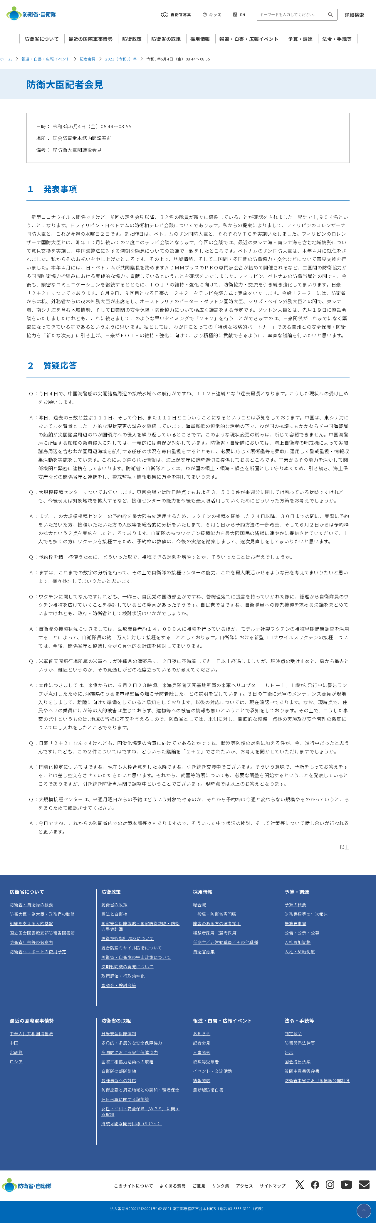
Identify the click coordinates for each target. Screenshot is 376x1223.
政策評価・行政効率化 (123, 976)
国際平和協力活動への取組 (127, 1062)
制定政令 (293, 1033)
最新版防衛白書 (208, 1090)
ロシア (16, 1062)
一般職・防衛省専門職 (214, 914)
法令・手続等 (337, 38)
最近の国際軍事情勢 (90, 38)
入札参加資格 (298, 942)
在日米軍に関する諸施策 (125, 1099)
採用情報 (200, 38)
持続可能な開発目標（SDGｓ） (131, 1123)
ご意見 (198, 1186)
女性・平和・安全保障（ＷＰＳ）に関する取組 (140, 1111)
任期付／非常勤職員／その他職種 (225, 942)
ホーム (6, 59)
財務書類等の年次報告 (306, 914)
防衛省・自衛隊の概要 (31, 904)
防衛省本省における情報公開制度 (317, 1080)
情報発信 (201, 1080)
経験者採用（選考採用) (215, 933)
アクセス (244, 1186)
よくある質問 (173, 1186)
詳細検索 (354, 14)
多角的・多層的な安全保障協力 (131, 1043)
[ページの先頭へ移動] (364, 1211)
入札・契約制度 (300, 951)
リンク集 (220, 1186)
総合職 (199, 904)
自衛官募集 (204, 951)
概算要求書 (295, 923)
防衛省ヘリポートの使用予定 (38, 951)
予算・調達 (300, 38)
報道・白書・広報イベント (249, 38)
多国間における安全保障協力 (129, 1052)
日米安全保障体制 (118, 1033)
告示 (289, 1052)
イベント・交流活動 (212, 1071)
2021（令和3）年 (121, 59)
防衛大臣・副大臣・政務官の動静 (42, 914)
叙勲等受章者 (206, 1062)
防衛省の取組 (166, 38)
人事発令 (201, 1052)
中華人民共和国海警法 (31, 1033)
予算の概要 (295, 904)
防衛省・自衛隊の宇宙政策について (136, 957)
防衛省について (41, 38)
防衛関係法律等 (300, 1043)
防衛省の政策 (114, 904)
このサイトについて (133, 1186)
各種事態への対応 (118, 1080)
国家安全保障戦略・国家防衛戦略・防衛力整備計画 (140, 926)
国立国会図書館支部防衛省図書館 (42, 933)
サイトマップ (273, 1186)
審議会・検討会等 (118, 985)
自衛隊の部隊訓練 (118, 1071)
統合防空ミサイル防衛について (131, 948)
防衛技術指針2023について (127, 938)
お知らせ (201, 1033)
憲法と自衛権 (114, 914)
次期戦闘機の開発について (127, 966)
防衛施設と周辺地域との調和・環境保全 (140, 1090)
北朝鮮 (16, 1052)
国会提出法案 (298, 1062)
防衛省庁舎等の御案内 (31, 942)
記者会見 (88, 59)
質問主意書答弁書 (302, 1071)
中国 (14, 1043)
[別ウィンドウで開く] (300, 1187)
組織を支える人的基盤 (31, 923)
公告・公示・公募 (302, 933)
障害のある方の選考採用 (217, 923)
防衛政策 (132, 38)
